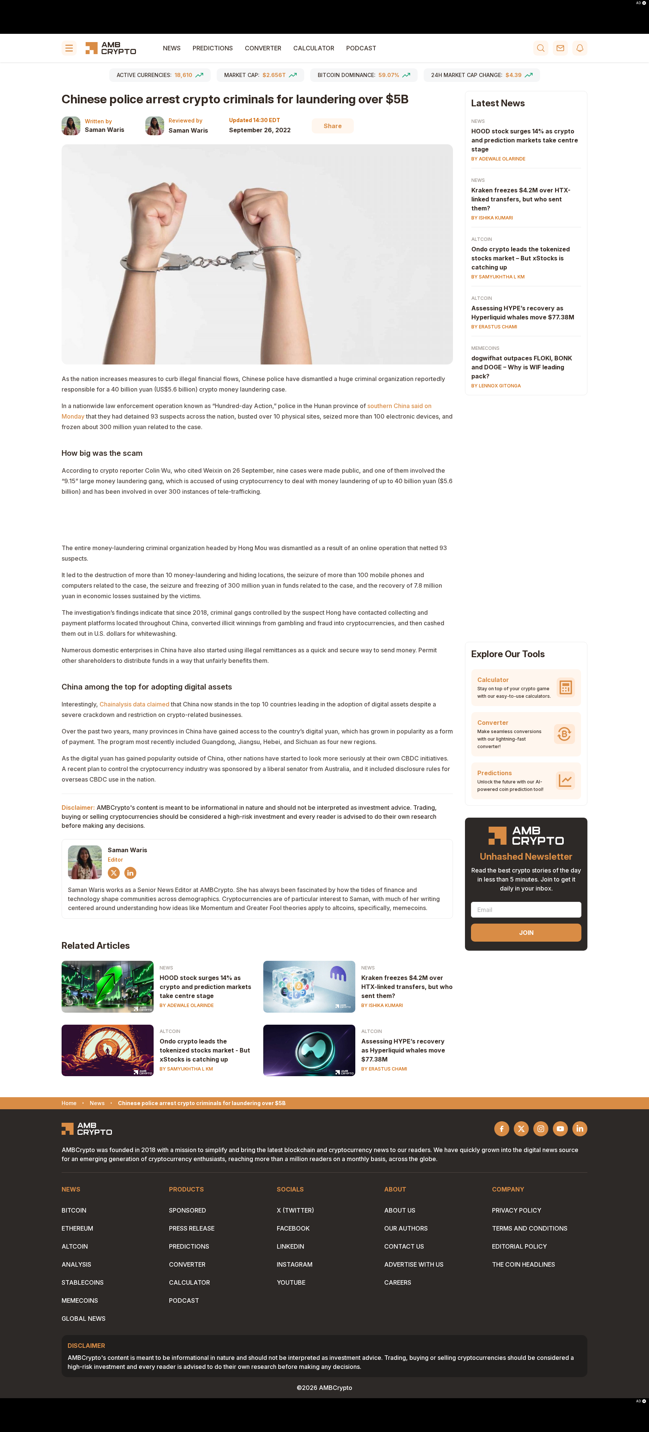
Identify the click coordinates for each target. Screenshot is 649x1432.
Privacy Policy (516, 1210)
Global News (84, 1318)
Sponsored (187, 1210)
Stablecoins (83, 1282)
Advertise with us (414, 1264)
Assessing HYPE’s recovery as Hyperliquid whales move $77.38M (403, 1050)
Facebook (293, 1228)
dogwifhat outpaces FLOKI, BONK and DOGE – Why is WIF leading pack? (521, 367)
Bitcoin (74, 1210)
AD (638, 3)
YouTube (291, 1282)
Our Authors (406, 1228)
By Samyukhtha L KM (186, 1069)
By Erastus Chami (384, 1069)
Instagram (294, 1264)
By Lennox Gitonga (496, 386)
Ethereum (77, 1228)
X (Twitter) (295, 1210)
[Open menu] (69, 48)
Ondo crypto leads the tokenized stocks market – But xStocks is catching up (520, 258)
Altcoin (170, 1031)
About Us (399, 1210)
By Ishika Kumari (382, 1005)
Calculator (313, 48)
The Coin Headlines (523, 1264)
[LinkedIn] (130, 873)
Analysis (76, 1264)
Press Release (191, 1228)
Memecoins (485, 348)
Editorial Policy (519, 1246)
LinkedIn (290, 1246)
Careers (397, 1282)
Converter (263, 48)
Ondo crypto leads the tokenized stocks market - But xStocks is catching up (205, 1050)
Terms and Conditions (529, 1228)
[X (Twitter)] (114, 873)
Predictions (213, 48)
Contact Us (404, 1246)
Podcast (361, 48)
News (172, 48)
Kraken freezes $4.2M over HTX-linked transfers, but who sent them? (407, 987)
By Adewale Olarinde (187, 1005)
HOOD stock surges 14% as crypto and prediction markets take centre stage (205, 987)
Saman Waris (104, 129)
